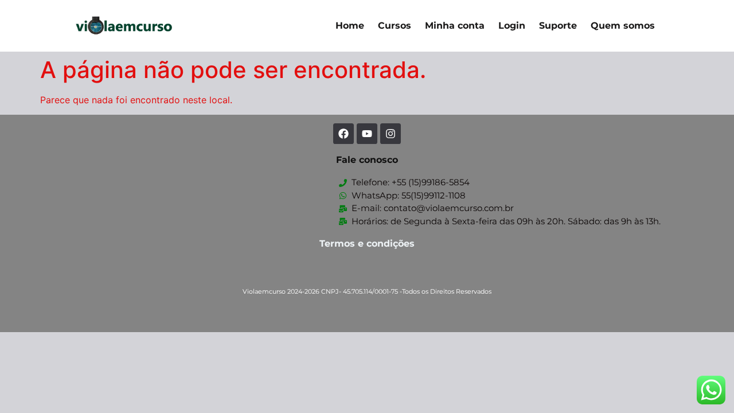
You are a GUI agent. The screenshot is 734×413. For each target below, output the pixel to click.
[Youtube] (367, 133)
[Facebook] (343, 133)
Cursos (394, 25)
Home (349, 25)
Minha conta (455, 25)
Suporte (558, 25)
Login (511, 25)
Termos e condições (367, 243)
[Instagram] (390, 133)
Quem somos (623, 25)
